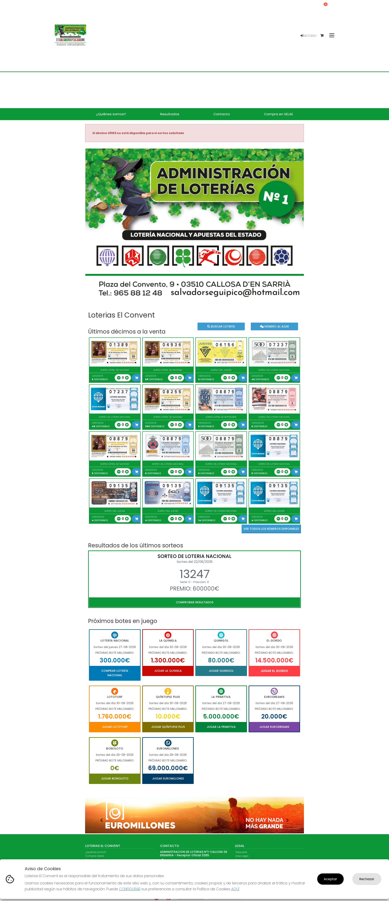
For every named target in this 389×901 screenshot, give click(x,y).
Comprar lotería (94, 856)
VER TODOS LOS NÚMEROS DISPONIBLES (271, 529)
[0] (323, 35)
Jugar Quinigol (221, 671)
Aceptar (330, 879)
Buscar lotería (222, 326)
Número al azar (276, 326)
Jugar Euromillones (168, 778)
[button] (101, 820)
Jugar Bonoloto (114, 778)
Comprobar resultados (194, 602)
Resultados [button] (169, 114)
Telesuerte (241, 852)
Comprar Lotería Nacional (114, 673)
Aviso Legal (241, 856)
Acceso (309, 36)
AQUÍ (235, 888)
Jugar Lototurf (115, 727)
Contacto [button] (221, 114)
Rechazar (366, 879)
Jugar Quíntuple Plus (168, 727)
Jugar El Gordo (274, 671)
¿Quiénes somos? (95, 852)
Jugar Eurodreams (274, 727)
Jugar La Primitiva (221, 727)
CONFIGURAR (129, 888)
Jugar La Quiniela (168, 671)
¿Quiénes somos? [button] (111, 114)
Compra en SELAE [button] (278, 114)
